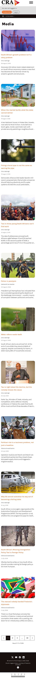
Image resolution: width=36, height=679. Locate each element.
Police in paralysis (8, 281)
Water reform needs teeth (11, 334)
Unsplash (18, 664)
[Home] (11, 3)
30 (27, 638)
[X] (12, 657)
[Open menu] (31, 2)
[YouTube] (16, 657)
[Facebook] (20, 657)
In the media (9, 16)
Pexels (27, 663)
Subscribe (7, 12)
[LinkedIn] (24, 657)
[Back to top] (18, 668)
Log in (16, 12)
